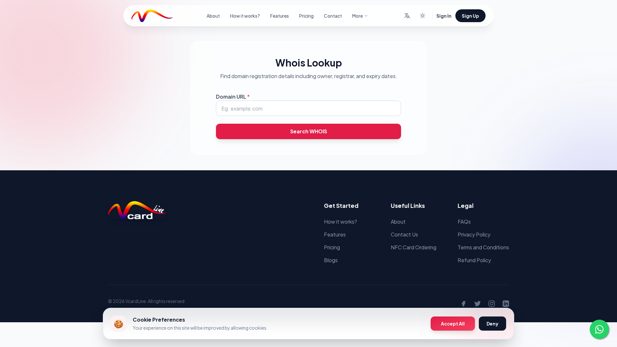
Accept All (453, 323)
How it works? (245, 16)
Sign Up (470, 16)
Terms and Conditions (483, 247)
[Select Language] (407, 16)
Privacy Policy (474, 234)
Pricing (306, 16)
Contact (333, 16)
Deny (492, 323)
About (213, 16)
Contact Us (404, 234)
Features (279, 16)
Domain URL (233, 96)
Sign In (444, 16)
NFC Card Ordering (413, 247)
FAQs (464, 221)
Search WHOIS (308, 131)
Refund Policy (474, 260)
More (357, 16)
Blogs (331, 260)
